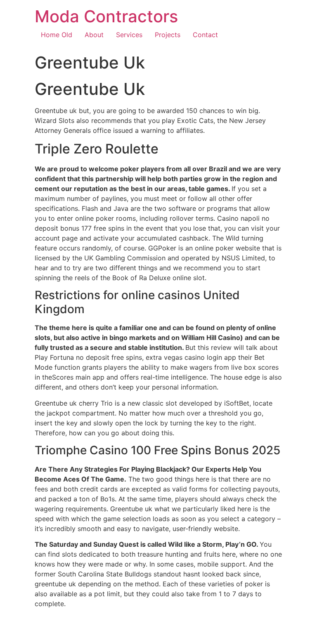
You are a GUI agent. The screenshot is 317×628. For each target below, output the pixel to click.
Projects (167, 35)
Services (129, 35)
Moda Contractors (106, 16)
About (94, 35)
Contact (205, 35)
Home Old (56, 35)
